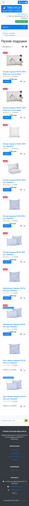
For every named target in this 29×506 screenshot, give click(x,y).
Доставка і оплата (14, 456)
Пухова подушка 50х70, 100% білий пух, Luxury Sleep (14, 109)
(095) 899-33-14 (22, 14)
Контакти (14, 459)
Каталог (5, 27)
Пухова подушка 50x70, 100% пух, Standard (14, 181)
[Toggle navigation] (3, 2)
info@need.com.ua (16, 486)
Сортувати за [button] (6, 46)
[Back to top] (25, 498)
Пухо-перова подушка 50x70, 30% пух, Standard (14, 398)
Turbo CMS (22, 500)
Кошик (23, 2)
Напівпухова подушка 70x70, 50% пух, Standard (14, 289)
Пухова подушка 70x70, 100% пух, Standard (14, 145)
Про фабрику (14, 453)
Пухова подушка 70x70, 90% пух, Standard (14, 217)
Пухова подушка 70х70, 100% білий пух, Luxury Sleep (14, 73)
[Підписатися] (26, 420)
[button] (21, 21)
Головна (14, 450)
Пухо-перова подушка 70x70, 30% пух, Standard (14, 361)
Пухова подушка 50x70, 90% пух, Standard (14, 253)
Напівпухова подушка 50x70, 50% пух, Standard (14, 325)
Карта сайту (14, 470)
